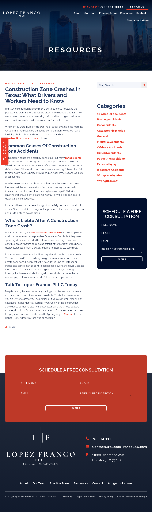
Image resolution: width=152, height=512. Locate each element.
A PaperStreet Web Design (132, 496)
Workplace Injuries (109, 175)
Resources (126, 13)
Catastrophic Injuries (111, 130)
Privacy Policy (105, 496)
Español (137, 6)
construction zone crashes (21, 138)
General (102, 136)
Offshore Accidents (109, 147)
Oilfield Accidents (109, 153)
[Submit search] (144, 85)
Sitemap (67, 496)
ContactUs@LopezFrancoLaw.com (119, 447)
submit (122, 259)
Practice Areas (108, 13)
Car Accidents (106, 125)
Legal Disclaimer (85, 496)
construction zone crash (46, 232)
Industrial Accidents (110, 141)
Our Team (90, 13)
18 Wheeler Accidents (111, 114)
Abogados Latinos (138, 20)
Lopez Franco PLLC (43, 83)
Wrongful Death (107, 180)
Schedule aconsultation (5, 151)
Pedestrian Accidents (111, 158)
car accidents (73, 157)
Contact (141, 13)
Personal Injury (107, 164)
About (77, 13)
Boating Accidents (109, 119)
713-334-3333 (112, 6)
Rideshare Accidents (110, 169)
